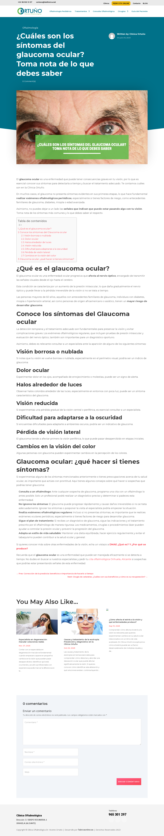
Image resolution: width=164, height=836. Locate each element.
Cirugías (122, 11)
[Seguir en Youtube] (124, 819)
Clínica (106, 3)
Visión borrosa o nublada (37, 235)
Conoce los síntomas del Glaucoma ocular (43, 232)
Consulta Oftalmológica (104, 11)
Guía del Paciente (139, 11)
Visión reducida (33, 245)
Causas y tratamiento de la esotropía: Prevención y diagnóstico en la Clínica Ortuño (81, 641)
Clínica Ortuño (137, 34)
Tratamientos (81, 11)
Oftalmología (30, 27)
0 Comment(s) (29, 81)
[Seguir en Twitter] (117, 819)
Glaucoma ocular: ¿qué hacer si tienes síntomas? (47, 259)
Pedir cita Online (121, 3)
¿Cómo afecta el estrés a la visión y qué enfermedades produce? (125, 621)
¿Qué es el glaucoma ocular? (35, 228)
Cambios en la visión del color (40, 255)
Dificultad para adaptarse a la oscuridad (46, 249)
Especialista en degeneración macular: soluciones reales (33, 640)
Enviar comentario (129, 782)
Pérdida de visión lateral (37, 252)
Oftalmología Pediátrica (60, 11)
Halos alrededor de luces (38, 242)
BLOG (145, 3)
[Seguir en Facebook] (111, 819)
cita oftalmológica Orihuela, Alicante (110, 559)
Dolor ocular (31, 239)
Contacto (136, 3)
